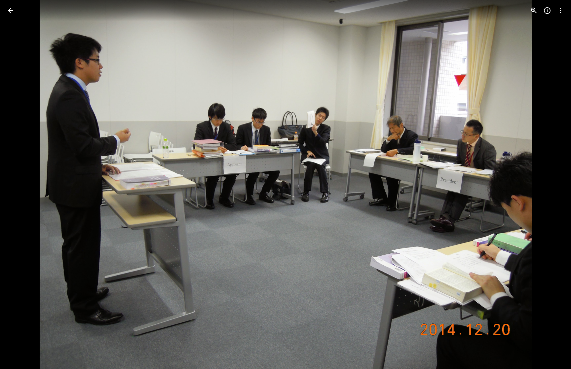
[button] (18, 184)
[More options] (560, 10)
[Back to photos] (11, 10)
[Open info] (547, 10)
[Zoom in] (534, 10)
